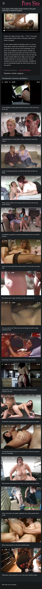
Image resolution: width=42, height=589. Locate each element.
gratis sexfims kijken (25, 70)
